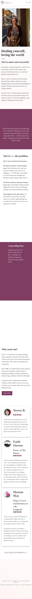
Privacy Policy (6, 580)
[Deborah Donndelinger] (6, 2)
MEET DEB (7, 393)
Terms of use (16, 580)
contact (16, 582)
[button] (27, 2)
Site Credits (25, 580)
